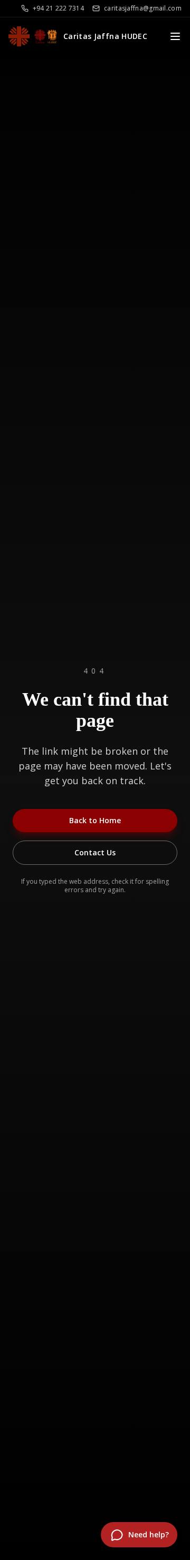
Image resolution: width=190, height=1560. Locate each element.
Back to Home (95, 820)
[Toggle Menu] (175, 36)
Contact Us (95, 852)
